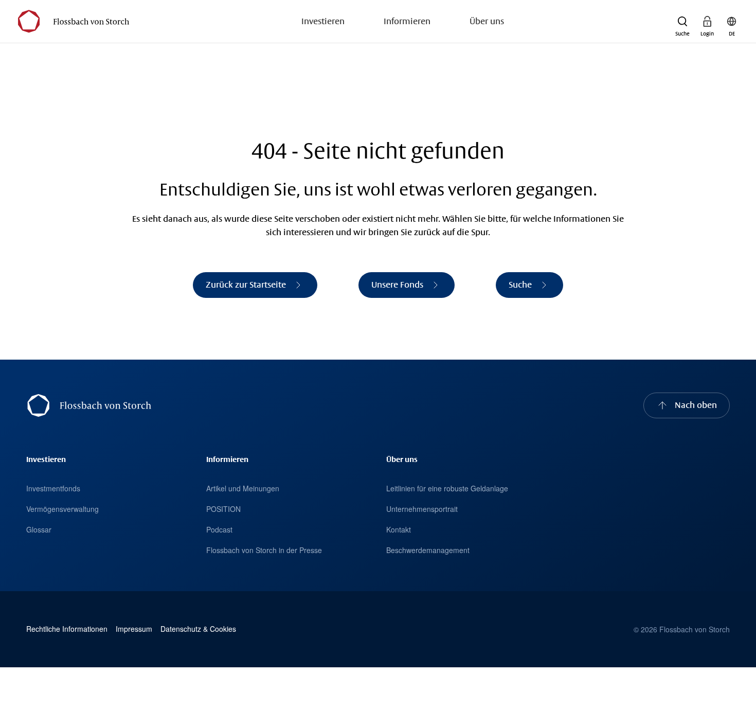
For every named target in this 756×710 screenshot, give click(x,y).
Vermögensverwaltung (62, 509)
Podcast (219, 529)
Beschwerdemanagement (428, 550)
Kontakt (398, 529)
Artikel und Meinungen (242, 488)
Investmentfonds (53, 488)
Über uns (487, 21)
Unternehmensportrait (422, 509)
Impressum (134, 629)
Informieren (407, 21)
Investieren (323, 21)
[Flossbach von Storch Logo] (73, 21)
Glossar (38, 529)
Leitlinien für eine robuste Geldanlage (447, 488)
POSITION (223, 509)
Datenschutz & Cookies (198, 629)
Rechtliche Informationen (66, 629)
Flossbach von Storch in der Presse (264, 550)
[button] (682, 21)
